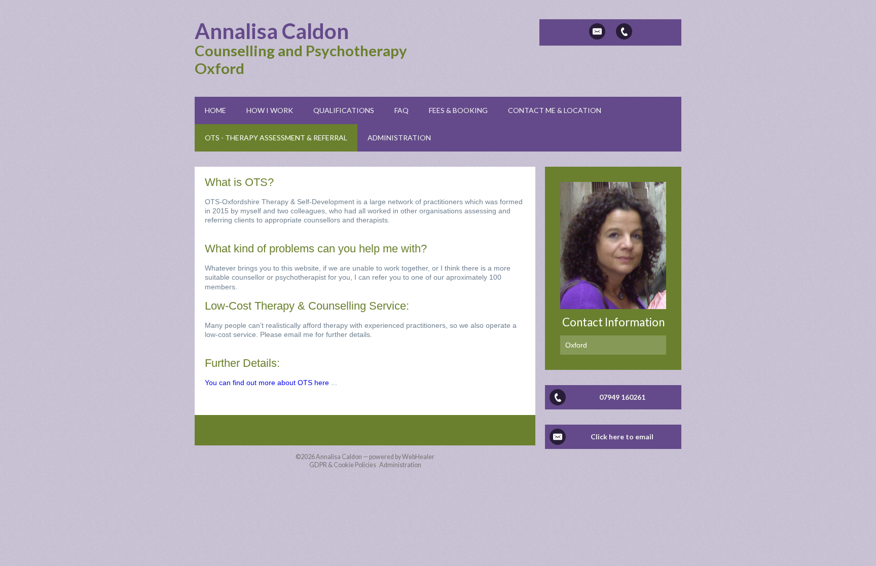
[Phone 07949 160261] (624, 31)
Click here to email (622, 436)
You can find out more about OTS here (267, 383)
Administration (400, 465)
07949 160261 (622, 397)
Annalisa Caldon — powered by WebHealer (375, 457)
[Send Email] (597, 31)
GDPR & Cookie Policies (342, 465)
